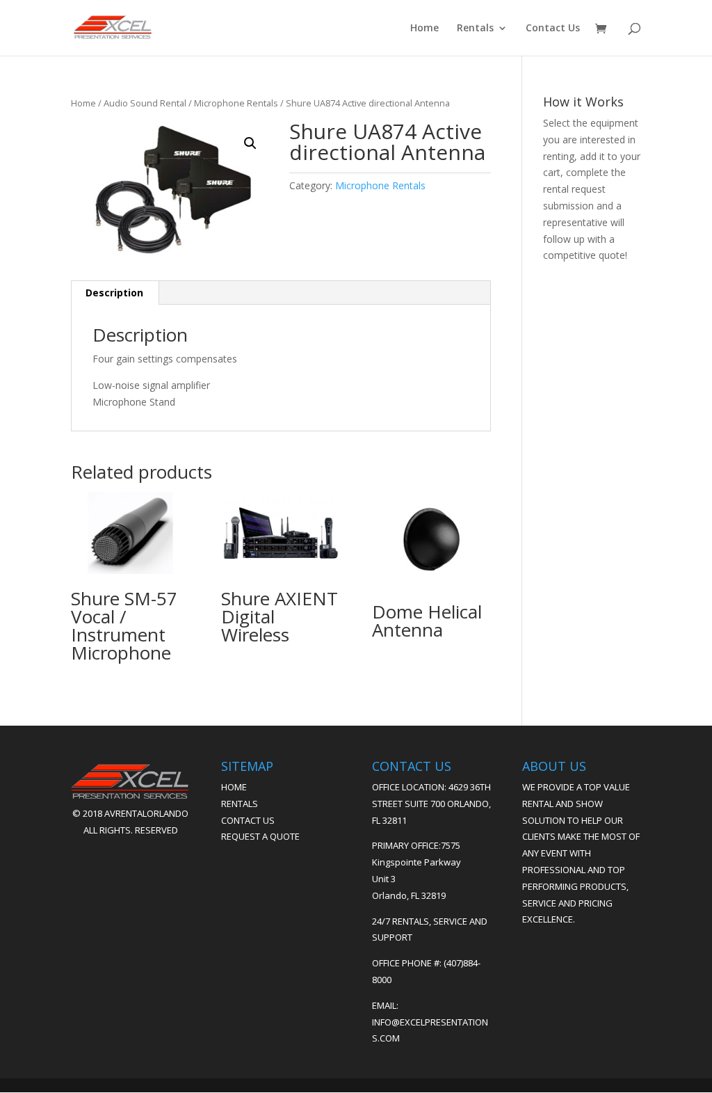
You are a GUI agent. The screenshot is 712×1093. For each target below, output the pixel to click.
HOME (234, 787)
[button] (250, 143)
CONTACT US (248, 820)
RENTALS (239, 803)
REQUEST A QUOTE (260, 836)
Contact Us (553, 28)
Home (424, 28)
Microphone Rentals (236, 103)
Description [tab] (114, 292)
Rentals (475, 28)
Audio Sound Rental (145, 103)
